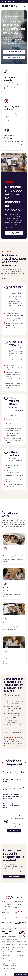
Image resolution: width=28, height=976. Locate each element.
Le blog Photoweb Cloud (21, 913)
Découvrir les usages (14, 57)
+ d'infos (23, 1)
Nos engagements (6, 918)
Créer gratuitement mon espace (14, 52)
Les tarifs (4, 909)
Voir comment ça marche (14, 233)
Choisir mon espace (14, 876)
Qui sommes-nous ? (7, 915)
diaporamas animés (12, 737)
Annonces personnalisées (8, 966)
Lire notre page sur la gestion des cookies (9, 960)
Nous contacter (14, 830)
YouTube (20, 907)
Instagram (20, 904)
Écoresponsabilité (22, 918)
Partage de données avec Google (9, 965)
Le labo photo (5, 912)
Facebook (20, 902)
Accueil (3, 902)
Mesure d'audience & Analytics (9, 968)
